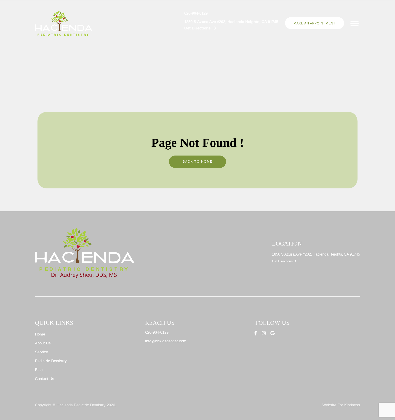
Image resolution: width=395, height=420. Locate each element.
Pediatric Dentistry (51, 361)
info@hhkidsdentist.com (165, 341)
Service (41, 352)
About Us (43, 343)
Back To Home (198, 161)
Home (40, 334)
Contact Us (44, 379)
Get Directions (283, 261)
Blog (39, 370)
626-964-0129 (196, 13)
